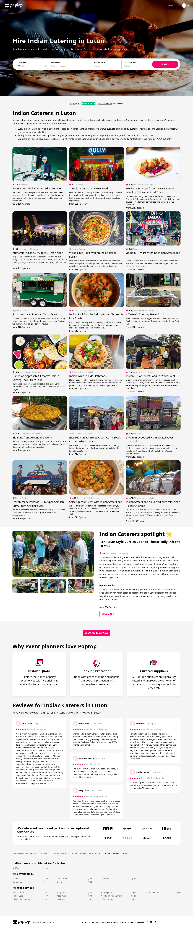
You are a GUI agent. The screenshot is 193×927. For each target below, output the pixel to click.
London (15, 878)
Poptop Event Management (24, 853)
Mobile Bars (17, 896)
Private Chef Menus (21, 899)
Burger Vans (62, 892)
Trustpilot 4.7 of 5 (43, 922)
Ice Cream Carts (152, 892)
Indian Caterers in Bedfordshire (86, 853)
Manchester (62, 878)
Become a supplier (110, 922)
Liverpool (105, 878)
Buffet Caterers (107, 899)
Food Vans (61, 899)
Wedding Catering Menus (112, 896)
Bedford (16, 868)
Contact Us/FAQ (127, 922)
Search (172, 5)
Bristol (59, 882)
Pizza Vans (61, 896)
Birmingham (18, 882)
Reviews (96, 922)
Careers (140, 922)
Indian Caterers (60, 853)
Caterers (45, 853)
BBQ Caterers (18, 892)
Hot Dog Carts (107, 892)
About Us (86, 922)
